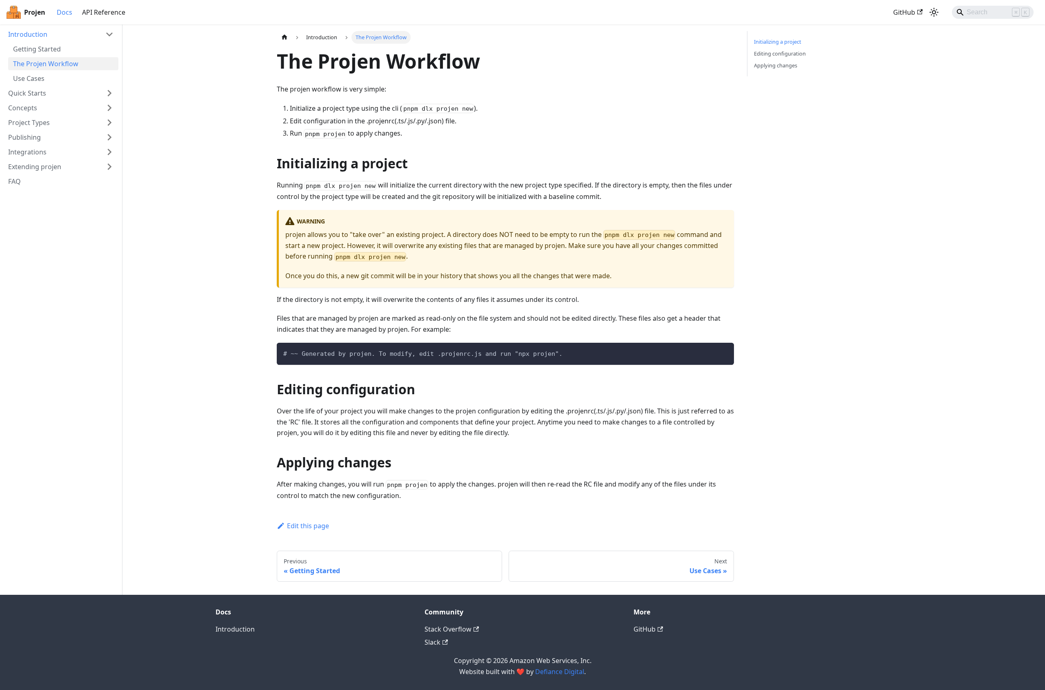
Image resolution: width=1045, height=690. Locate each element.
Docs (64, 12)
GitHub (904, 12)
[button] (60, 93)
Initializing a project (777, 41)
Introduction (235, 629)
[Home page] (284, 37)
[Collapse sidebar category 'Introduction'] (109, 34)
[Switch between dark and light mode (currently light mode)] (933, 12)
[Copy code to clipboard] (724, 353)
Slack (432, 642)
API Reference (103, 12)
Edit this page (308, 525)
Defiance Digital (559, 671)
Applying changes (775, 65)
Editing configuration (780, 53)
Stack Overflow (448, 629)
